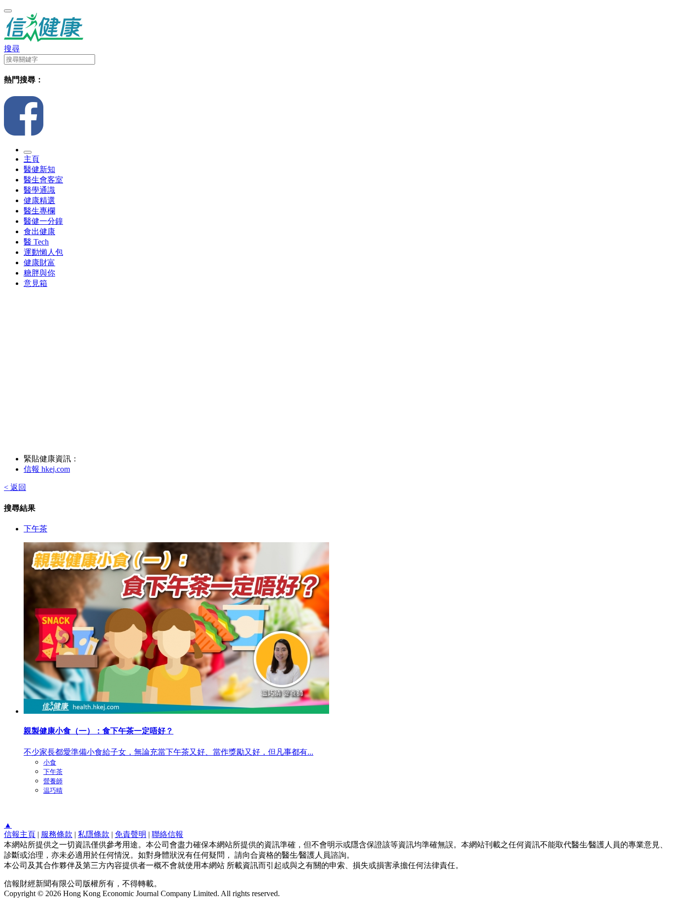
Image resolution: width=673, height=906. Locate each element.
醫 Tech (36, 242)
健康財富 (39, 262)
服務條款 (56, 834)
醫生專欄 (39, 211)
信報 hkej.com (47, 469)
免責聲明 (130, 834)
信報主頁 (19, 834)
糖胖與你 (39, 273)
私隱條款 (93, 834)
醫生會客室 (43, 179)
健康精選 (39, 200)
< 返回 (15, 487)
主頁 (31, 159)
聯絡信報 (167, 834)
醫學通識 (39, 190)
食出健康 (39, 231)
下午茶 (35, 528)
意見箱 (35, 283)
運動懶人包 (43, 252)
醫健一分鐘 (43, 221)
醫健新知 (39, 169)
